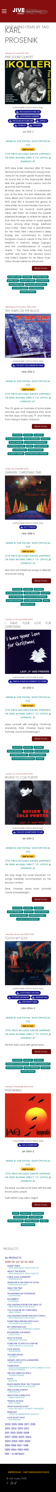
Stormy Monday (20, 997)
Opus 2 (43, 120)
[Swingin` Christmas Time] (28, 497)
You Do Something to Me (30, 832)
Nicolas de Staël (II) (30, 111)
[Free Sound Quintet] (28, 81)
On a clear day (29, 1145)
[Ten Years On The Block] (28, 335)
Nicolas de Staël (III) (23, 120)
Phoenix (37, 125)
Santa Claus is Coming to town (30, 681)
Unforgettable (29, 1002)
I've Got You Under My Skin (29, 365)
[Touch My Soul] (28, 962)
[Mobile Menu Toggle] (4, 11)
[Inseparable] (28, 1115)
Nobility (22, 125)
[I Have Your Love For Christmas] (28, 651)
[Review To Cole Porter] (28, 802)
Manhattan (41, 997)
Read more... (41, 268)
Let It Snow (29, 527)
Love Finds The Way (29, 992)
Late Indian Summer (29, 116)
